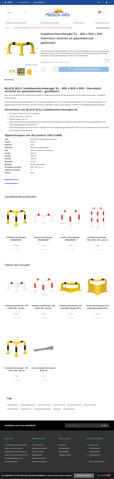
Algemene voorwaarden (39, 448)
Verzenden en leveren (38, 458)
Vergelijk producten (65, 455)
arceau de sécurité (59, 405)
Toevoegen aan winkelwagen (86, 69)
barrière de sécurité (90, 405)
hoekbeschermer (25, 409)
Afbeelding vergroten (32, 65)
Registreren (62, 445)
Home (7, 28)
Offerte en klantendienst (39, 461)
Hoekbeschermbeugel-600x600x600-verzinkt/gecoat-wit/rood (70, 238)
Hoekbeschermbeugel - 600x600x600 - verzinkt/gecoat (16, 238)
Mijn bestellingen (64, 448)
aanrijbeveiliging (12, 405)
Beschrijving (9, 80)
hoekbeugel (57, 409)
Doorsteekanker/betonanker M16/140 (43, 369)
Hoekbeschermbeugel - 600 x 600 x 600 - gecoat (16, 369)
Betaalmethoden (37, 455)
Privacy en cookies (38, 451)
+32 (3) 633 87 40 (94, 451)
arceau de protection (44, 405)
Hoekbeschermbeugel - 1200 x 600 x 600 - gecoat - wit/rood (97, 238)
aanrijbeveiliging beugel (27, 405)
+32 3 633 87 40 (24, 2)
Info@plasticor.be (94, 455)
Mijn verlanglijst (64, 451)
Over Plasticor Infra (38, 445)
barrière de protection (74, 405)
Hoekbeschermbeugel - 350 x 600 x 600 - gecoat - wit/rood (16, 307)
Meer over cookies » (104, 475)
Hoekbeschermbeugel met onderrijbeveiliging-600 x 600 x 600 (97, 307)
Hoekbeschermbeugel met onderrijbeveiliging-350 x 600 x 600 (70, 307)
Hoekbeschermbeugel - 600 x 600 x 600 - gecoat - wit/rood (43, 307)
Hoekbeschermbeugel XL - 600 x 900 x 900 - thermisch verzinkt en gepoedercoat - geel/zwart (42, 28)
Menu (9, 2)
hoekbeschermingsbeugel (42, 409)
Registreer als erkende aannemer (16, 23)
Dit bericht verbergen (84, 475)
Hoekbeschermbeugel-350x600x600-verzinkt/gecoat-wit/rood (43, 238)
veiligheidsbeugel (68, 409)
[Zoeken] (25, 12)
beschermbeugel (12, 409)
